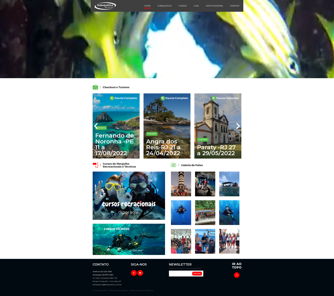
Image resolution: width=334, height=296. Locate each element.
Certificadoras (214, 6)
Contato (234, 6)
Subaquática (165, 6)
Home (147, 6)
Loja (196, 6)
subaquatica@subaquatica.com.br (107, 284)
